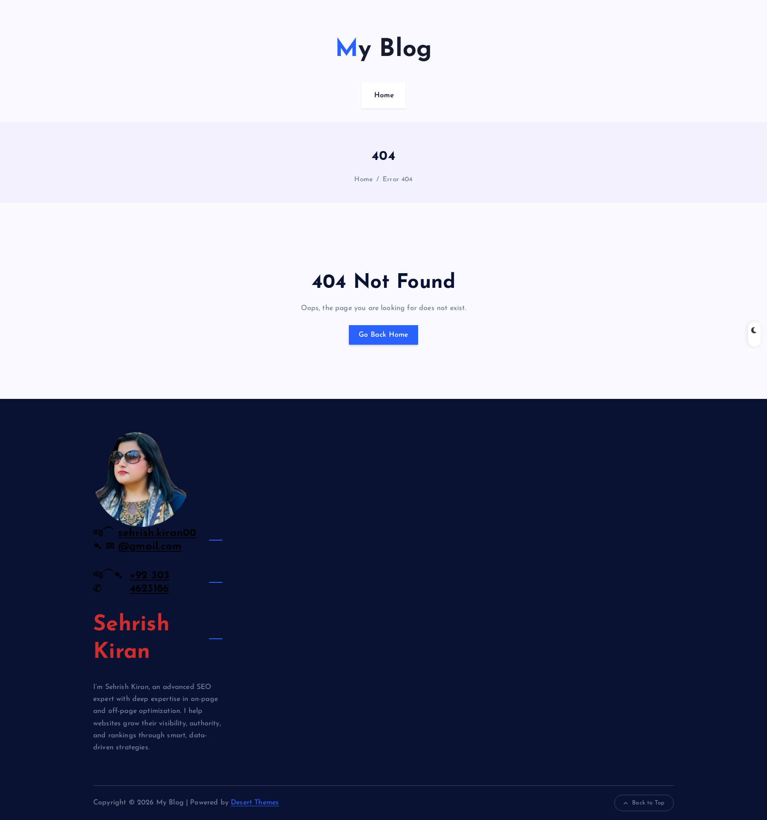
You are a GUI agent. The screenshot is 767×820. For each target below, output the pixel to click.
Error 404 (397, 179)
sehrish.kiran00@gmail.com (157, 540)
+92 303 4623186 (150, 582)
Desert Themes (255, 802)
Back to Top (648, 803)
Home (384, 95)
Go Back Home (383, 334)
